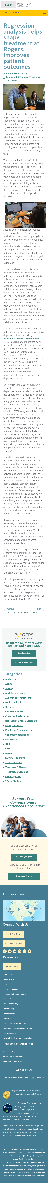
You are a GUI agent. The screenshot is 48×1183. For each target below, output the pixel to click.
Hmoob (15, 1159)
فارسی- (32, 1156)
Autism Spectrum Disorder (19, 697)
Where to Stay (9, 1014)
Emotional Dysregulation (18, 730)
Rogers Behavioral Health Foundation (18, 1038)
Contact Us (8, 974)
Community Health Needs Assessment (30, 1176)
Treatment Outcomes (16, 772)
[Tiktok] (5, 951)
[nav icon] (44, 13)
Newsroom (11, 739)
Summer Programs (15, 758)
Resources (8, 1018)
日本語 (21, 1159)
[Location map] (24, 910)
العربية (20, 1156)
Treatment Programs (11, 1052)
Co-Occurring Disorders (18, 716)
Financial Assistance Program (15, 994)
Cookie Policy (35, 1172)
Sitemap (20, 1169)
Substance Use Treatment (13, 1061)
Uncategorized (13, 776)
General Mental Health (17, 734)
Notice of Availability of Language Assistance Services (24, 1149)
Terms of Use (24, 1172)
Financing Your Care (11, 989)
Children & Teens (14, 711)
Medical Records (10, 999)
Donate (27, 1078)
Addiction (10, 679)
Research (10, 753)
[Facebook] (19, 951)
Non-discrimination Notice (34, 1169)
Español (6, 1152)
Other (8, 748)
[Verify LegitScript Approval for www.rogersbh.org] (7, 1113)
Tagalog (30, 1152)
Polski (26, 1156)
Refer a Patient (17, 1078)
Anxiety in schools (15, 693)
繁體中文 (13, 1152)
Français (28, 1159)
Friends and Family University (15, 1023)
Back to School (13, 702)
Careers (9, 707)
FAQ (5, 984)
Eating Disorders (14, 725)
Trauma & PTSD (13, 762)
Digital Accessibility (10, 1172)
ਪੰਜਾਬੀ (34, 1159)
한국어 (36, 1152)
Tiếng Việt (22, 1152)
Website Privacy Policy (28, 1166)
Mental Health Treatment (13, 1057)
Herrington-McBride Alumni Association (19, 1028)
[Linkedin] (10, 951)
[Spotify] (29, 951)
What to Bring (9, 1009)
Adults (8, 684)
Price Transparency (11, 1004)
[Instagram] (24, 951)
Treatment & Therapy (17, 77)
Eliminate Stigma (10, 1033)
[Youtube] (14, 951)
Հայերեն (39, 1156)
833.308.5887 (12, 12)
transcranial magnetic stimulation (21, 338)
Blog (32, 1078)
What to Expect (9, 979)
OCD (7, 744)
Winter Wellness (14, 781)
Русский (14, 1156)
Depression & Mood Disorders (21, 721)
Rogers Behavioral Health (19, 1162)
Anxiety (9, 688)
